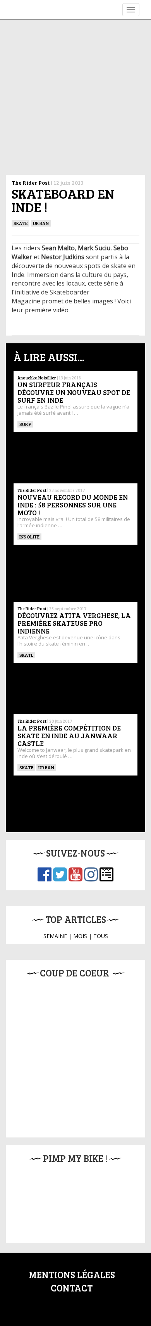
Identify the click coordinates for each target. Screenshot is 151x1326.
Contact (72, 1287)
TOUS (100, 936)
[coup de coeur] (75, 1056)
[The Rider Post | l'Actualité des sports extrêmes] (12, 9)
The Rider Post (31, 182)
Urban (41, 223)
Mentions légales (72, 1274)
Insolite (29, 536)
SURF (25, 424)
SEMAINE (55, 936)
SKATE (20, 223)
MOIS (80, 936)
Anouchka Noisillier (36, 378)
